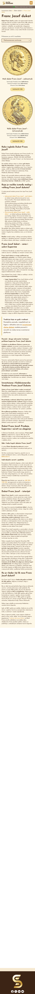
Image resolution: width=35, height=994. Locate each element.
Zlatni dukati (18, 10)
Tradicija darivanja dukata (16, 618)
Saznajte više (17, 89)
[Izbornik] (31, 2)
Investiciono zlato (7, 10)
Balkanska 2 (5, 456)
